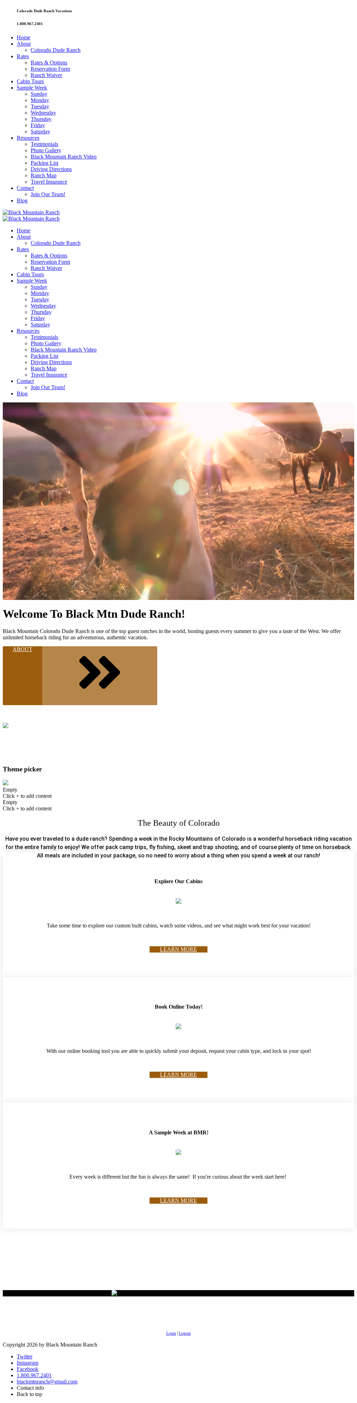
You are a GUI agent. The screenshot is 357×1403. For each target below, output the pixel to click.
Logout (185, 1333)
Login (171, 1333)
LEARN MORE (178, 949)
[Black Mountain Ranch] (31, 212)
